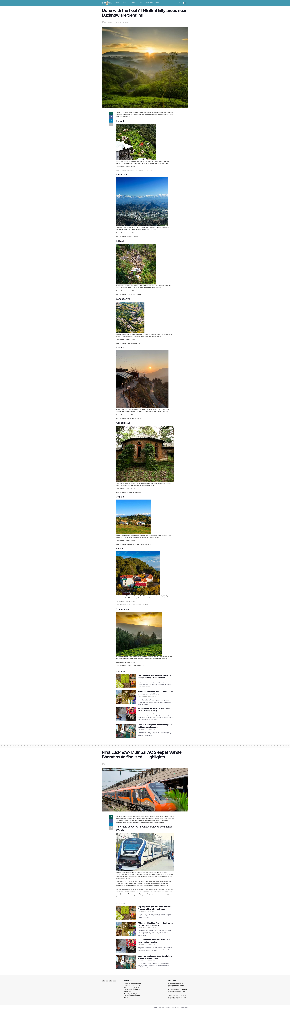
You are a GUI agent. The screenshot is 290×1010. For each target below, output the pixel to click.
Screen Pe (161, 1007)
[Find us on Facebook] (103, 981)
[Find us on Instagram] (110, 981)
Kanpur (140, 3)
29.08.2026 (150, 680)
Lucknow (124, 3)
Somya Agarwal (143, 696)
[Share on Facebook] (111, 117)
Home (117, 3)
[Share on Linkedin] (111, 121)
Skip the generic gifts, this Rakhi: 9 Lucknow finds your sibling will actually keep (133, 989)
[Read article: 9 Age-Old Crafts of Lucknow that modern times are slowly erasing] (126, 714)
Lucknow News (132, 764)
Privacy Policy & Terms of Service (180, 1007)
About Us (155, 1007)
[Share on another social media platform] (111, 124)
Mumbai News (144, 764)
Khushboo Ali (110, 22)
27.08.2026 (149, 713)
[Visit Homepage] (107, 3)
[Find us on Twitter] (107, 981)
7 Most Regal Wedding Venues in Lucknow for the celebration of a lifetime (133, 995)
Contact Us (168, 1007)
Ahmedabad (149, 3)
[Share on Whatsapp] (111, 113)
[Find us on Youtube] (114, 981)
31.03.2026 (118, 22)
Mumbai (132, 3)
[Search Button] (179, 3)
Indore (157, 3)
